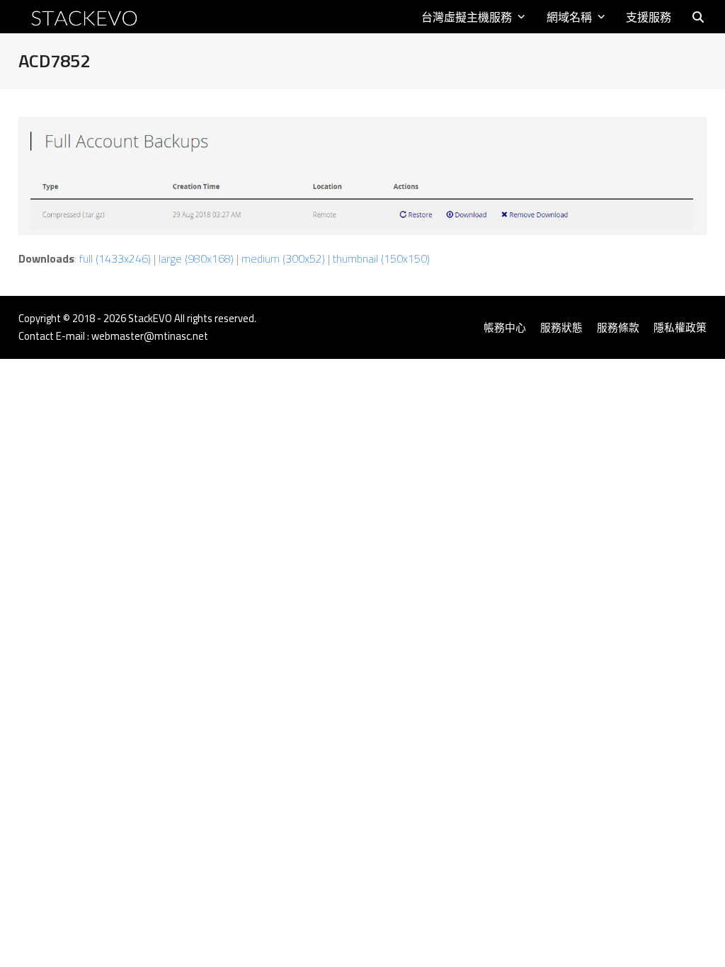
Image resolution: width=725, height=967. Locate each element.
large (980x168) (196, 258)
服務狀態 (561, 327)
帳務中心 (505, 327)
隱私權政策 (680, 327)
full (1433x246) (115, 258)
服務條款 (618, 327)
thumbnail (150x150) (381, 258)
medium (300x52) (283, 258)
